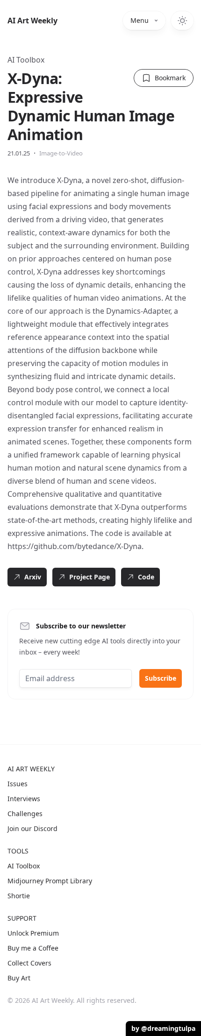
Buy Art (18, 977)
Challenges (25, 813)
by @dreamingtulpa (163, 1028)
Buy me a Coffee (32, 948)
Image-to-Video (61, 153)
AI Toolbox (25, 60)
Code (146, 576)
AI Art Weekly (32, 20)
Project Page (89, 576)
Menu (139, 20)
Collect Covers (29, 962)
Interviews (23, 798)
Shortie (18, 895)
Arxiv (32, 576)
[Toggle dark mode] (182, 20)
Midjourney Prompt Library (49, 880)
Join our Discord (32, 828)
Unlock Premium (33, 933)
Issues (17, 783)
